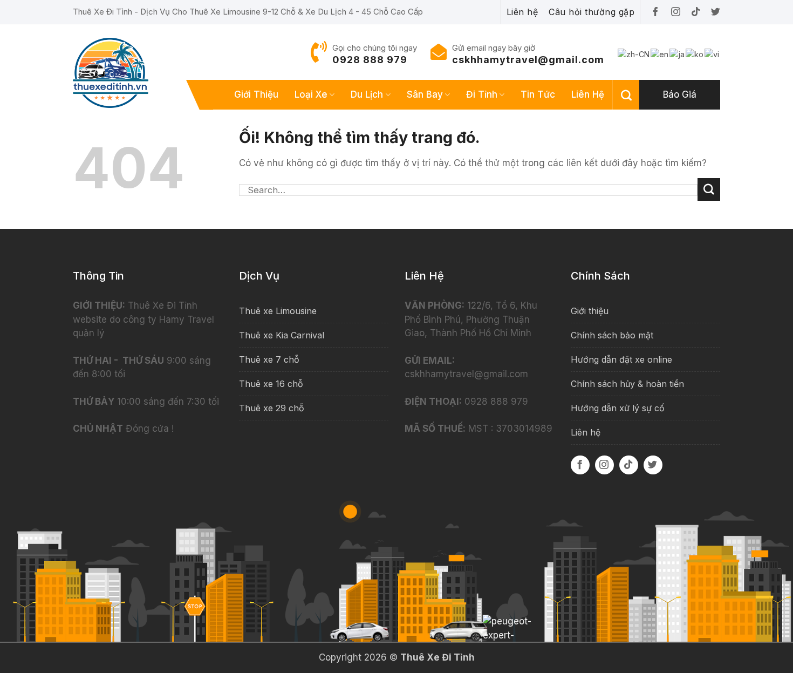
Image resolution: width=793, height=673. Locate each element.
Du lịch (367, 94)
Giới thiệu (256, 94)
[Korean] (695, 53)
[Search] (626, 95)
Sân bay (425, 94)
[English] (660, 53)
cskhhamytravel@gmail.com (528, 59)
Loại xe (311, 94)
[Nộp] (709, 189)
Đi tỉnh (481, 94)
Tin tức (538, 94)
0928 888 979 (369, 59)
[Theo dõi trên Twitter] (653, 465)
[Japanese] (677, 53)
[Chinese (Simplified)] (634, 53)
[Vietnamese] (712, 53)
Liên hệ (587, 94)
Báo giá (679, 94)
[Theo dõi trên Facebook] (580, 465)
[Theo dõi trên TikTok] (628, 465)
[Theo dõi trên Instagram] (604, 465)
